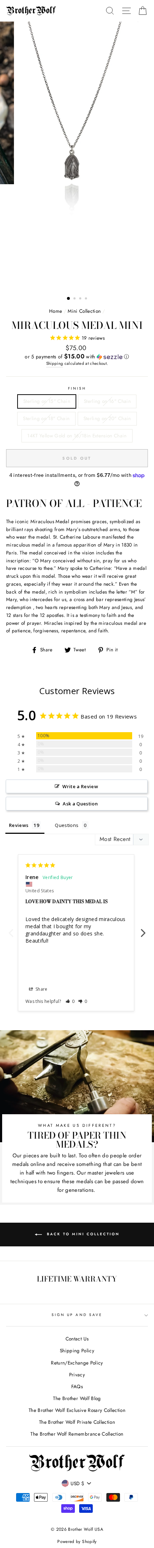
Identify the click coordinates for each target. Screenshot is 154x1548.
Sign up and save (77, 1314)
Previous (10, 929)
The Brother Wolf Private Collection (77, 1422)
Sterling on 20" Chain (107, 418)
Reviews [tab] (18, 825)
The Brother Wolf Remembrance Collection (76, 1433)
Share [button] (41, 989)
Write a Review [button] (80, 786)
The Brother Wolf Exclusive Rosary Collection (77, 1410)
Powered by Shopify (76, 1541)
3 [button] (81, 299)
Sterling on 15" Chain (46, 401)
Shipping (54, 363)
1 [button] (69, 299)
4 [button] (86, 299)
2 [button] (75, 299)
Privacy (77, 1374)
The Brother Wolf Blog (77, 1398)
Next (143, 929)
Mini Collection (84, 311)
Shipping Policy (77, 1350)
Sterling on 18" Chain (46, 418)
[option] (77, 156)
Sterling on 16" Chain (107, 401)
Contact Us (77, 1338)
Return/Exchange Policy (77, 1362)
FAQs (77, 1386)
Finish (77, 388)
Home (55, 311)
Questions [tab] (66, 825)
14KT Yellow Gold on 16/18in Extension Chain (77, 435)
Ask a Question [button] (80, 803)
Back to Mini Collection (82, 1234)
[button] (77, 356)
